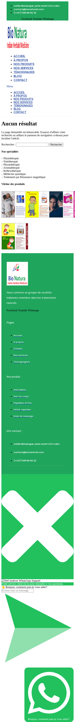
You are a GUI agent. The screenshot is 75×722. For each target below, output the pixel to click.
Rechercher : (8, 144)
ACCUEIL (19, 56)
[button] (22, 86)
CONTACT (20, 80)
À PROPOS (21, 60)
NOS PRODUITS (24, 64)
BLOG (18, 76)
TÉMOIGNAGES (24, 72)
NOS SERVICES (23, 68)
